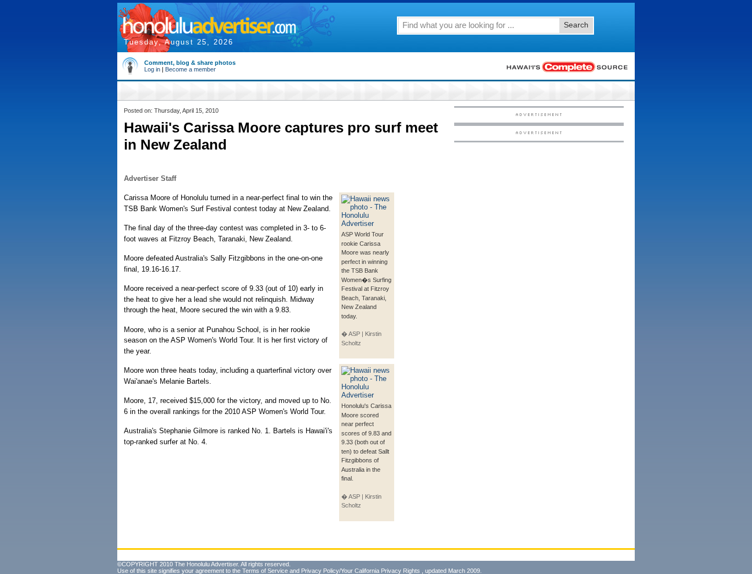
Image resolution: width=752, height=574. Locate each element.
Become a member (190, 69)
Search (576, 24)
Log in (152, 69)
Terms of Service (265, 570)
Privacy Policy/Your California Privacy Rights (360, 570)
